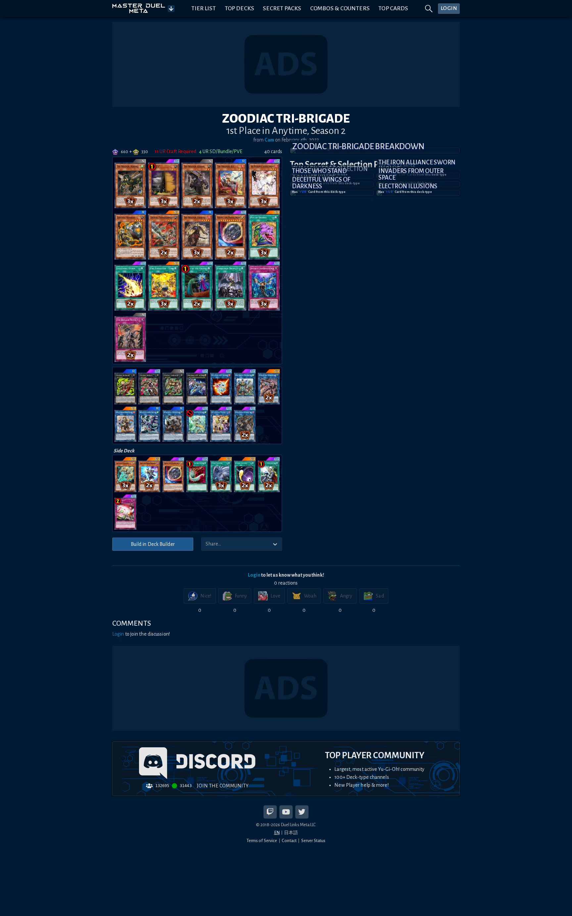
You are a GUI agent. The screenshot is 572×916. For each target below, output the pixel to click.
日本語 (291, 832)
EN (277, 832)
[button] (375, 150)
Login (254, 575)
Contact (289, 840)
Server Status (313, 840)
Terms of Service (262, 840)
